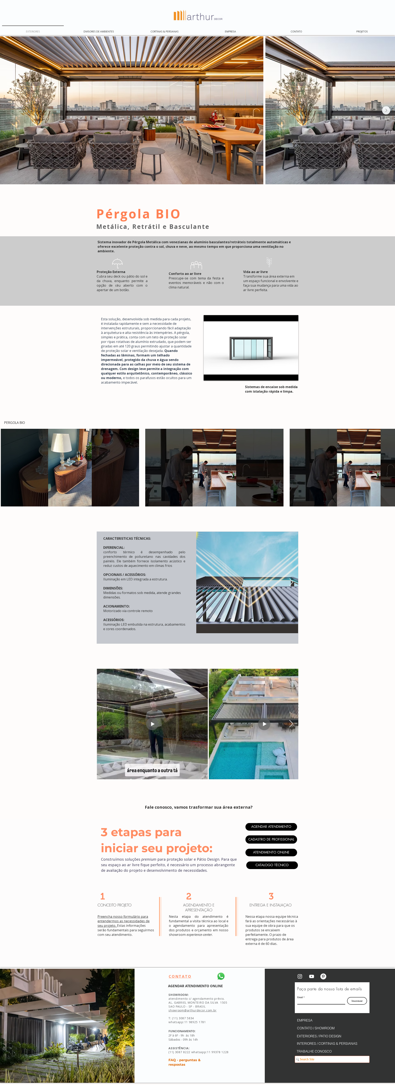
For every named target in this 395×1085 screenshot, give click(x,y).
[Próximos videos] (389, 467)
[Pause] (209, 375)
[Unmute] (216, 375)
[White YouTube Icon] (312, 976)
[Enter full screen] (292, 375)
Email (300, 997)
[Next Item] (386, 110)
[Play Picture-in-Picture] (285, 375)
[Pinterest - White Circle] (323, 976)
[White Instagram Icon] (300, 976)
